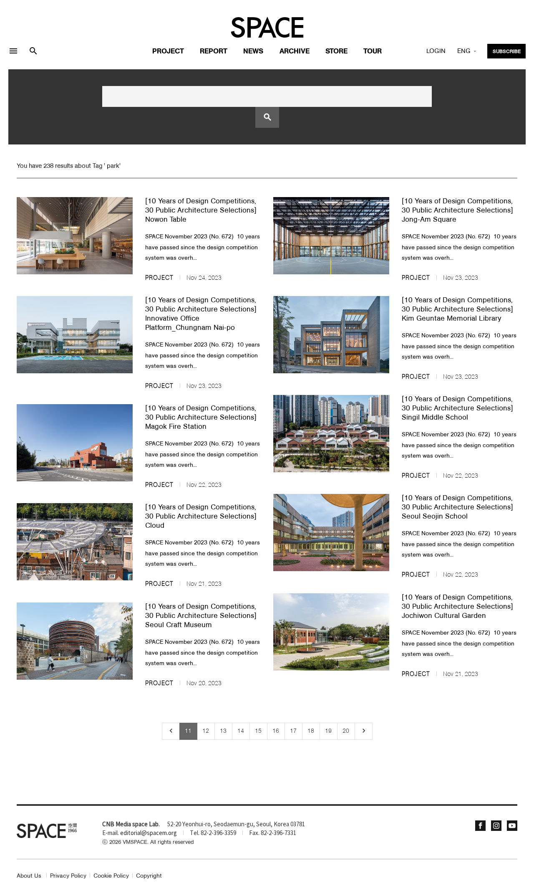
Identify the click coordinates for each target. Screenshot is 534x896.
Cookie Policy (111, 876)
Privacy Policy (68, 876)
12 (205, 731)
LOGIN (436, 51)
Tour (372, 51)
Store (336, 51)
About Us (29, 876)
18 (310, 731)
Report (213, 51)
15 (258, 731)
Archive (295, 51)
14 (240, 731)
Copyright (149, 876)
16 (275, 731)
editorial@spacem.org (148, 833)
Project (168, 51)
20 (346, 731)
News (253, 51)
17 (293, 731)
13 (223, 731)
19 (328, 731)
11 (188, 731)
